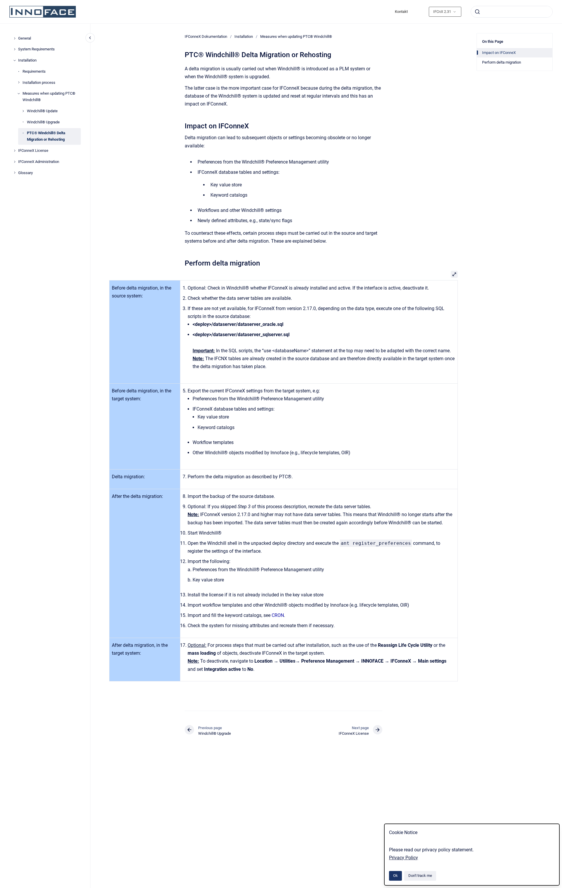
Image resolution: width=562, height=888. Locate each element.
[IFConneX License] (14, 150)
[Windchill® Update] (23, 111)
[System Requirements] (14, 49)
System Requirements (36, 49)
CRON (278, 615)
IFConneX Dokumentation (206, 36)
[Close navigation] (90, 37)
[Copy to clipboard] (182, 125)
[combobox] (511, 11)
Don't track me (420, 875)
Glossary (25, 173)
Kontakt (401, 11)
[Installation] (14, 60)
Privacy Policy (403, 857)
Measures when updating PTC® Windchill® (49, 96)
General (24, 38)
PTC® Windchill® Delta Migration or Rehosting (46, 136)
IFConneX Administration (38, 161)
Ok (395, 875)
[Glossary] (14, 172)
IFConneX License (33, 150)
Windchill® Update (42, 111)
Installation (27, 60)
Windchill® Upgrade (43, 122)
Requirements (34, 71)
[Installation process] (18, 82)
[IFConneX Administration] (14, 161)
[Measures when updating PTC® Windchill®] (18, 93)
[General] (14, 38)
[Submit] (477, 11)
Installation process (39, 82)
